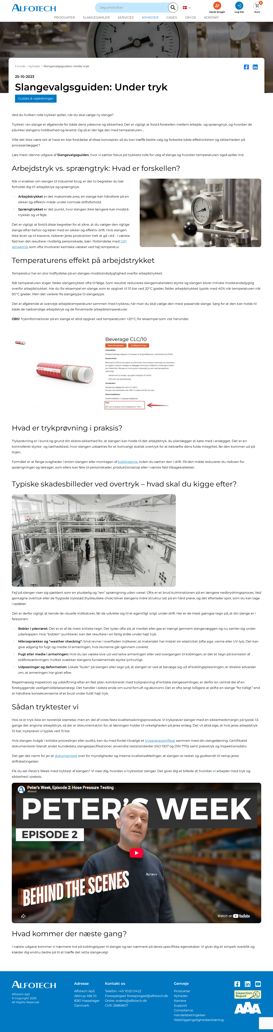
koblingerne (127, 462)
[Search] (173, 8)
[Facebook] (237, 984)
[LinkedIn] (247, 984)
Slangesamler (96, 17)
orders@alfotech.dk (131, 1001)
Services (126, 17)
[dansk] (187, 8)
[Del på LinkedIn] (255, 67)
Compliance (183, 1010)
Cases (171, 17)
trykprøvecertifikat (160, 741)
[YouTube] (258, 984)
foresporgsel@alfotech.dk (147, 996)
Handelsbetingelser (189, 1015)
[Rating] (247, 1008)
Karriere (180, 1001)
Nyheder (150, 17)
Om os (190, 17)
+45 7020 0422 (129, 991)
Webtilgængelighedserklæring (199, 1020)
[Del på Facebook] (246, 67)
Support (180, 1005)
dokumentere (66, 756)
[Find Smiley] (247, 994)
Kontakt (211, 17)
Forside (20, 66)
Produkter (64, 17)
